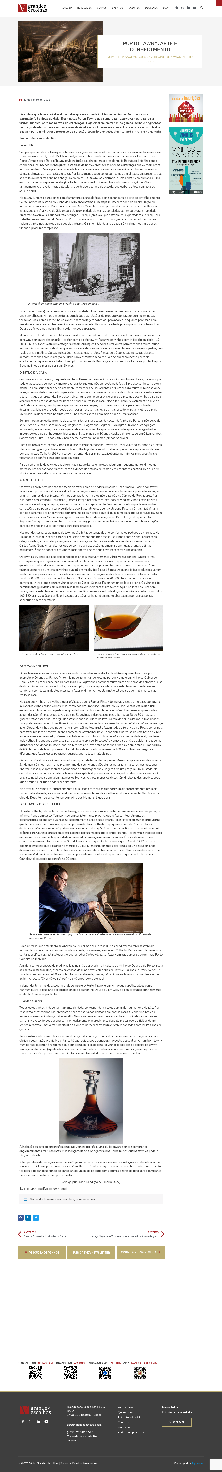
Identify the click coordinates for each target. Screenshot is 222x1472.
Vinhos (102, 7)
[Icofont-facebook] (22, 1421)
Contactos (124, 1422)
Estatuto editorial (129, 1417)
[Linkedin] (38, 1421)
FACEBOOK (80, 1363)
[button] (201, 7)
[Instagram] (182, 8)
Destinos (151, 7)
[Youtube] (194, 8)
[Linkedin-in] (188, 8)
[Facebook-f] (177, 8)
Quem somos (126, 1412)
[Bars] (219, 3)
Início (67, 7)
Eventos (117, 7)
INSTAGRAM (45, 1363)
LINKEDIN (114, 1363)
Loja (166, 7)
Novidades (84, 7)
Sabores (134, 7)
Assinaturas (125, 1407)
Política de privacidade (132, 1432)
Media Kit (124, 1427)
